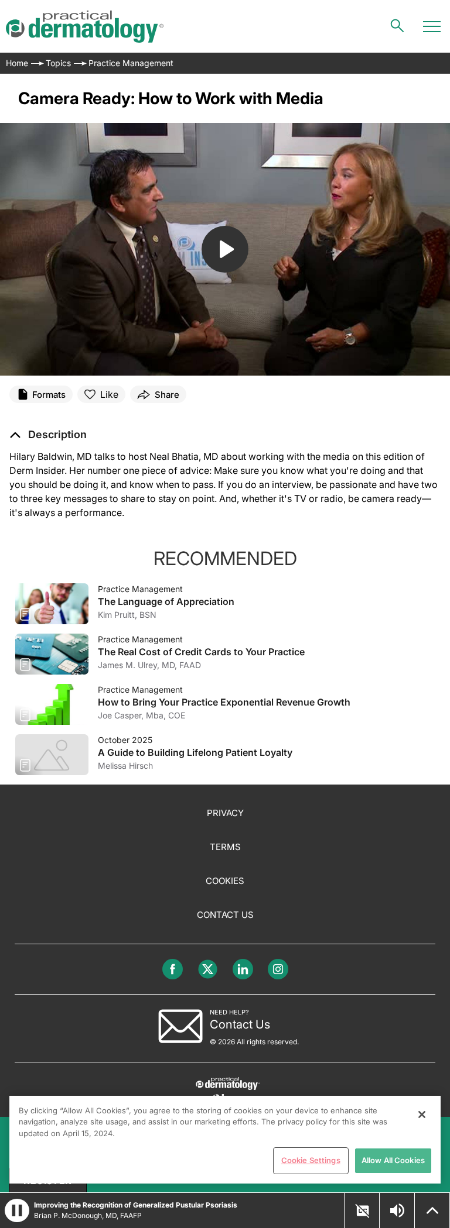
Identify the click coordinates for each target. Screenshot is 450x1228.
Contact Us (225, 914)
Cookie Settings (310, 1160)
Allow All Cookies (393, 1160)
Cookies (225, 880)
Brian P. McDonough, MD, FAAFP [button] (88, 1215)
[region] (225, 1140)
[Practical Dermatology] (84, 27)
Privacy (225, 812)
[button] (48, 434)
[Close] (422, 1114)
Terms (225, 846)
